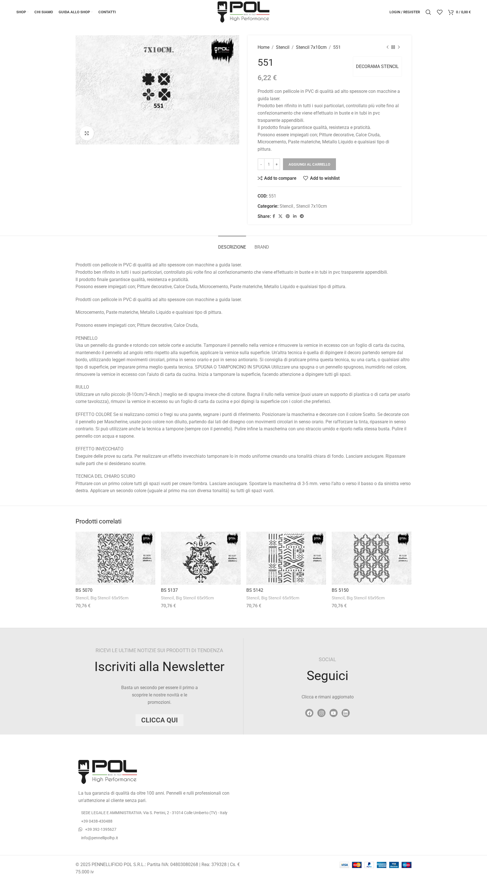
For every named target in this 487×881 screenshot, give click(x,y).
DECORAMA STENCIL (377, 66)
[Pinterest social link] (287, 216)
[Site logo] (243, 11)
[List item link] (157, 821)
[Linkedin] (346, 713)
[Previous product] (387, 47)
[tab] (232, 244)
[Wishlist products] (439, 12)
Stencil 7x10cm (311, 47)
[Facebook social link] (274, 216)
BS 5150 (340, 590)
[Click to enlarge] (87, 133)
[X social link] (280, 216)
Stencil (282, 47)
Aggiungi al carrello (309, 164)
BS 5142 (254, 590)
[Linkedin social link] (294, 216)
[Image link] (107, 771)
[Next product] (399, 47)
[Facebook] (309, 713)
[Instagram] (321, 713)
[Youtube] (333, 713)
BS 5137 (169, 590)
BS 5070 (84, 590)
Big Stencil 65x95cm (109, 598)
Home (263, 47)
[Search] (428, 12)
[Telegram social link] (302, 216)
